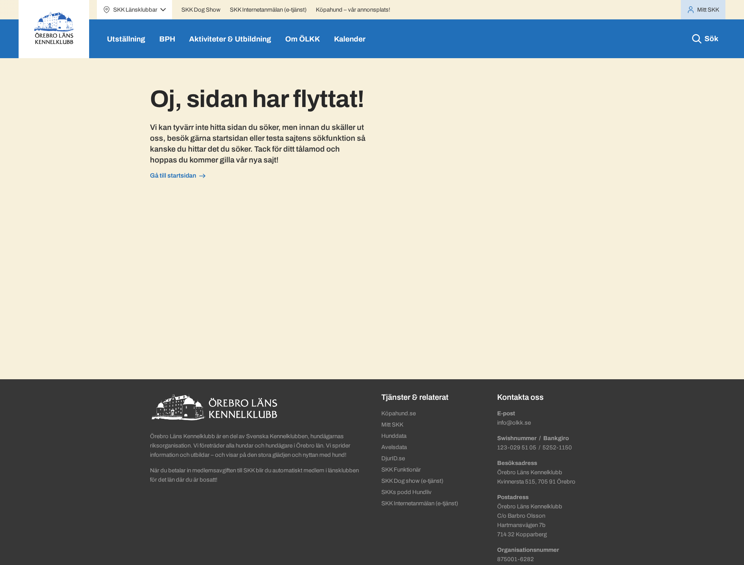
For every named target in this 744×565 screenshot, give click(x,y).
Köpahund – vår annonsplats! (353, 10)
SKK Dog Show (200, 10)
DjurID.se (393, 458)
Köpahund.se (398, 413)
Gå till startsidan (173, 175)
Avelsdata (394, 447)
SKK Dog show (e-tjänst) (412, 481)
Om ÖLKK (302, 39)
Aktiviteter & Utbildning (230, 39)
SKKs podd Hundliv (406, 492)
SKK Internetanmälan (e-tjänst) (268, 10)
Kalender (349, 39)
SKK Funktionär (401, 470)
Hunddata (393, 436)
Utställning (126, 39)
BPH (167, 39)
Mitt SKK (392, 425)
